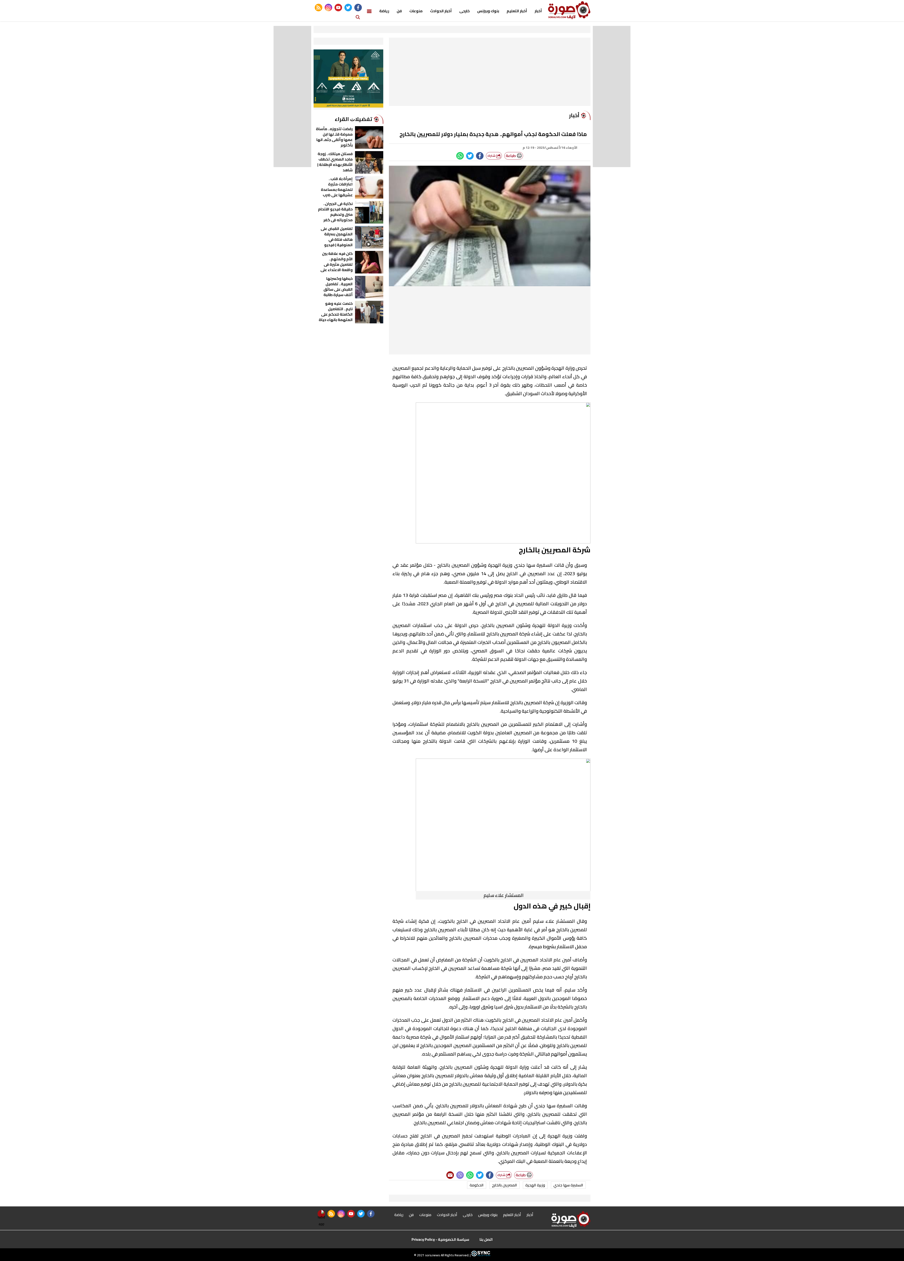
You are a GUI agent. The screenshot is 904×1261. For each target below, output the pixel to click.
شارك (491, 156)
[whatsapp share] (460, 156)
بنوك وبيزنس (488, 10)
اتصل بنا (486, 1239)
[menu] (369, 11)
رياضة (384, 10)
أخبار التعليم (517, 10)
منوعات (416, 10)
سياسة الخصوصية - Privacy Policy (440, 1239)
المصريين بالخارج (504, 1185)
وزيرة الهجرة (535, 1185)
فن (399, 10)
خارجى (464, 10)
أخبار (538, 10)
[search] (358, 16)
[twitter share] (470, 156)
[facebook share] (480, 156)
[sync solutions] (480, 1255)
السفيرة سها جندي (568, 1185)
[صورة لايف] (569, 10)
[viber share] (460, 1175)
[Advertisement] (489, 73)
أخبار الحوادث (441, 10)
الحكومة (477, 1185)
